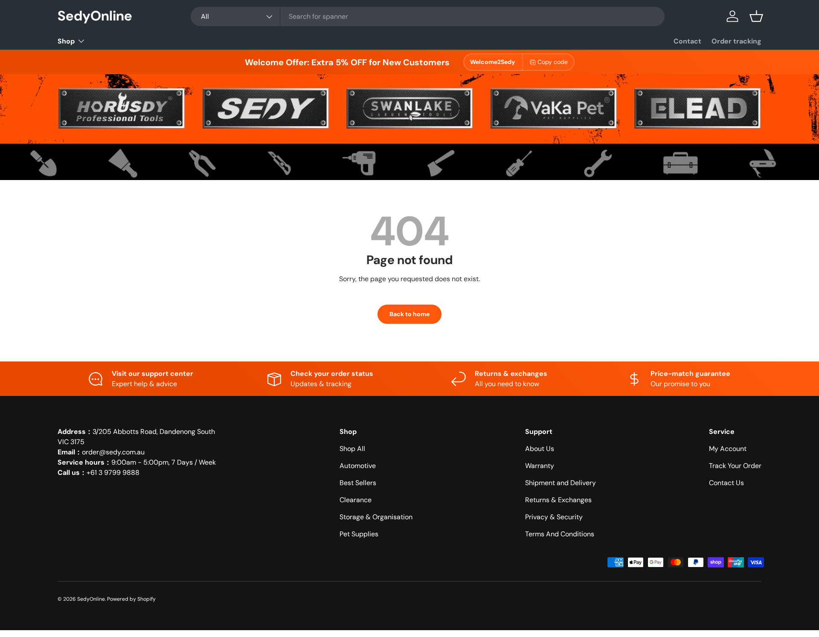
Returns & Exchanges (558, 499)
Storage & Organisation (376, 516)
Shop (66, 41)
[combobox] (428, 16)
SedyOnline (91, 599)
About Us (539, 448)
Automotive (358, 465)
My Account (727, 448)
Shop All (352, 448)
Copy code (552, 62)
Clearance (356, 499)
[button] (756, 16)
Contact (687, 41)
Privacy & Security (554, 516)
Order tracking (736, 41)
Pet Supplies (359, 533)
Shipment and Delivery (560, 482)
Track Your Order (735, 465)
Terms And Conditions (559, 533)
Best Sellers (358, 482)
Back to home (409, 314)
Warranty (539, 465)
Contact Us (726, 482)
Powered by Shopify (131, 599)
